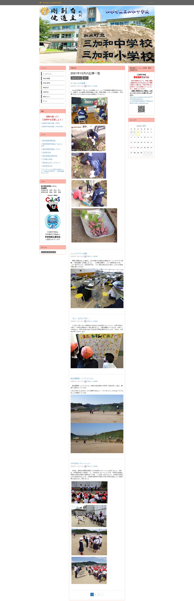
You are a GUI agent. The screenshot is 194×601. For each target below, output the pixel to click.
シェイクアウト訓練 (79, 253)
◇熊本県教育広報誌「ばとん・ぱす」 (52, 145)
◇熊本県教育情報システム (50, 149)
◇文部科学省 (46, 152)
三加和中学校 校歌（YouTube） (52, 126)
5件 (85, 78)
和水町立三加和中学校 (52, 2)
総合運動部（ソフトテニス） (82, 378)
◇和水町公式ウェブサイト (50, 162)
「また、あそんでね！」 (81, 318)
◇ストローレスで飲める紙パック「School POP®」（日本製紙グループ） (52, 171)
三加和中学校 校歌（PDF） (51, 123)
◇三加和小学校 (46, 159)
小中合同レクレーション (81, 463)
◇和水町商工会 (46, 166)
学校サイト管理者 (92, 86)
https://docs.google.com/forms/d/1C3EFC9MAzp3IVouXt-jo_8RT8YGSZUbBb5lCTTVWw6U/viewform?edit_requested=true (141, 100)
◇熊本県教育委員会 (48, 140)
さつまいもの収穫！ (79, 83)
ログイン (152, 3)
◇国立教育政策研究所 (49, 156)
